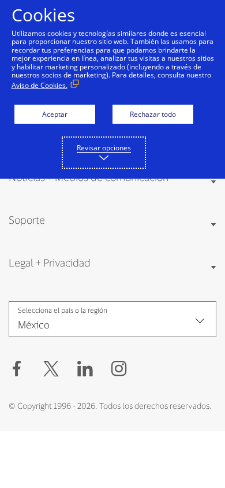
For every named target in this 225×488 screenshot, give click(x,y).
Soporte (27, 219)
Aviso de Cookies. (40, 85)
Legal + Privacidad (50, 262)
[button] (51, 369)
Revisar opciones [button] (104, 148)
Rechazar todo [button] (153, 114)
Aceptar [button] (55, 114)
